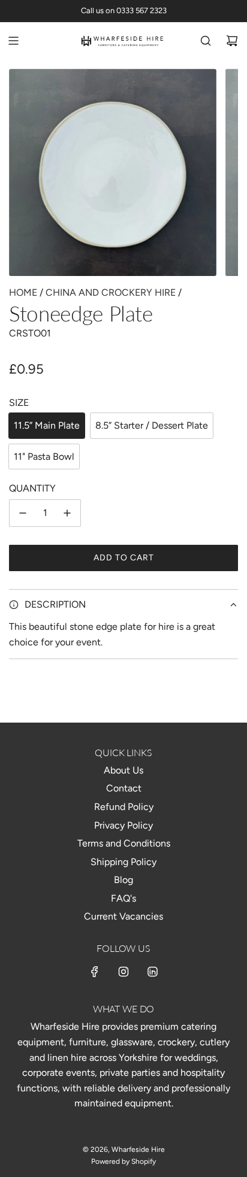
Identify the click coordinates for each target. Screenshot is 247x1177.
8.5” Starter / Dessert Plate (151, 425)
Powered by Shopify (123, 1161)
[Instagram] (123, 971)
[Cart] (232, 41)
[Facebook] (95, 971)
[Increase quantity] (67, 513)
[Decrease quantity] (23, 513)
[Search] (205, 41)
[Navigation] (13, 41)
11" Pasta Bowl (44, 456)
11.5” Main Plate (47, 425)
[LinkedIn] (152, 971)
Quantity (32, 488)
